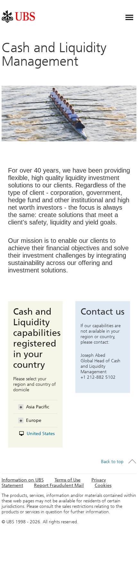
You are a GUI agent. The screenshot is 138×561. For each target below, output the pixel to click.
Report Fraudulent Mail (59, 485)
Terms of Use (68, 480)
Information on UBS (23, 480)
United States (41, 433)
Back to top (112, 461)
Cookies (103, 485)
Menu (129, 17)
